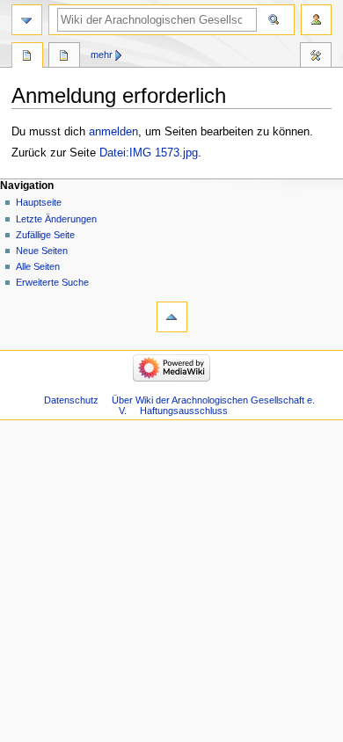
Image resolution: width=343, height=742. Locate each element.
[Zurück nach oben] (172, 317)
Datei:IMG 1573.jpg (148, 153)
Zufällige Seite (45, 234)
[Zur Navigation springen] (26, 19)
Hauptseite (39, 202)
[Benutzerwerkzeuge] (316, 19)
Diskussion (64, 57)
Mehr (102, 54)
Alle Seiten (38, 266)
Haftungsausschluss (184, 410)
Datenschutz (71, 400)
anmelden (113, 132)
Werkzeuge (316, 57)
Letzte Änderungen (56, 219)
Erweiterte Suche (52, 282)
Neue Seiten (42, 250)
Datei (27, 57)
